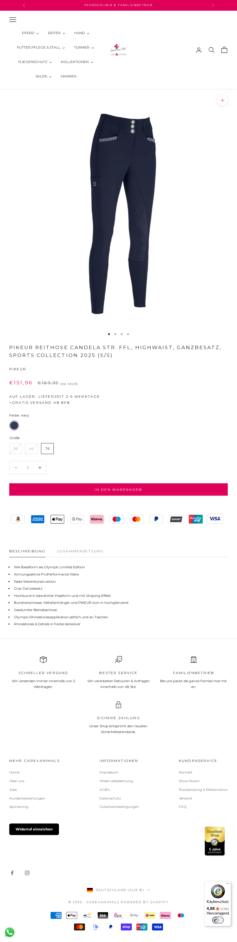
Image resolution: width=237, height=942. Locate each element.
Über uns (16, 781)
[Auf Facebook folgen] (12, 873)
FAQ (183, 806)
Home (14, 772)
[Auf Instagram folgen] (27, 873)
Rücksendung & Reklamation (203, 789)
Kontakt (185, 772)
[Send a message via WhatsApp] (9, 932)
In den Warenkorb (118, 489)
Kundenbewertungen (27, 798)
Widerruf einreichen (34, 829)
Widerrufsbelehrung (116, 781)
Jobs (13, 789)
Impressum (108, 772)
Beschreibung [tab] (27, 551)
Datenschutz (110, 798)
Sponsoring (18, 806)
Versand (185, 798)
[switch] (218, 920)
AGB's (104, 789)
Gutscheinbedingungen (119, 806)
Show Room (189, 781)
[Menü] (227, 884)
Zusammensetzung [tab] (80, 551)
